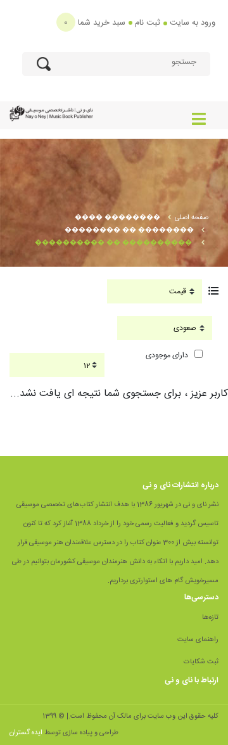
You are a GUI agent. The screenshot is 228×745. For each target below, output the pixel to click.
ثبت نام (147, 23)
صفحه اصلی (191, 218)
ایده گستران (26, 733)
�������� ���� (117, 218)
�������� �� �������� (129, 230)
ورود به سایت (192, 23)
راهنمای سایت (197, 640)
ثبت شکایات (201, 662)
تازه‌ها (210, 617)
